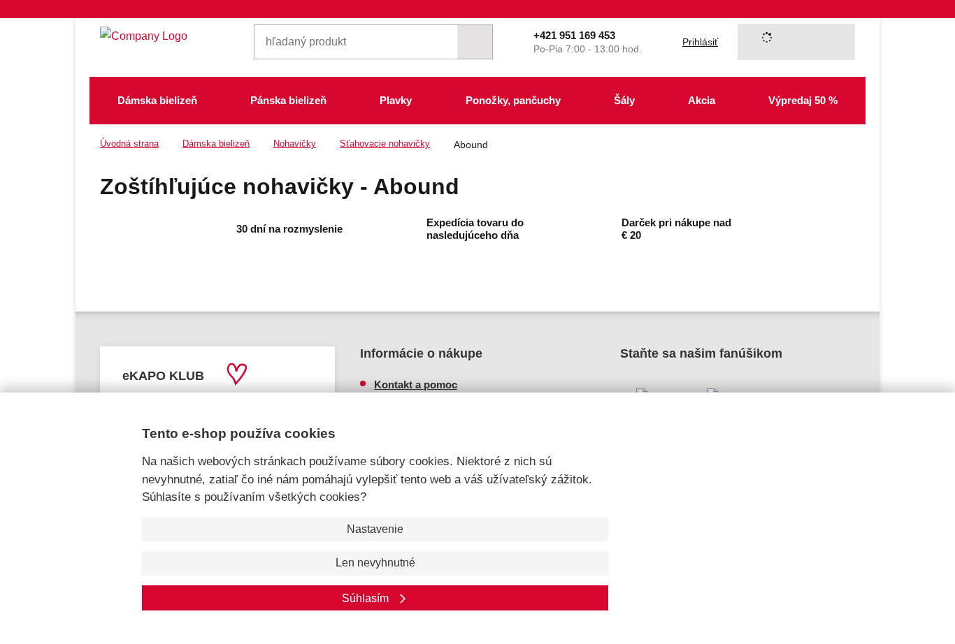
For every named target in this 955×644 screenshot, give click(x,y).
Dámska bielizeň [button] (157, 100)
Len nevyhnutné (375, 563)
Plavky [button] (396, 100)
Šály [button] (624, 100)
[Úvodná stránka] (167, 36)
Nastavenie (375, 529)
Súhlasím (367, 598)
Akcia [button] (701, 100)
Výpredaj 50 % (803, 100)
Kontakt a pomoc (415, 384)
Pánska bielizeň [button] (288, 100)
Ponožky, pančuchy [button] (513, 100)
